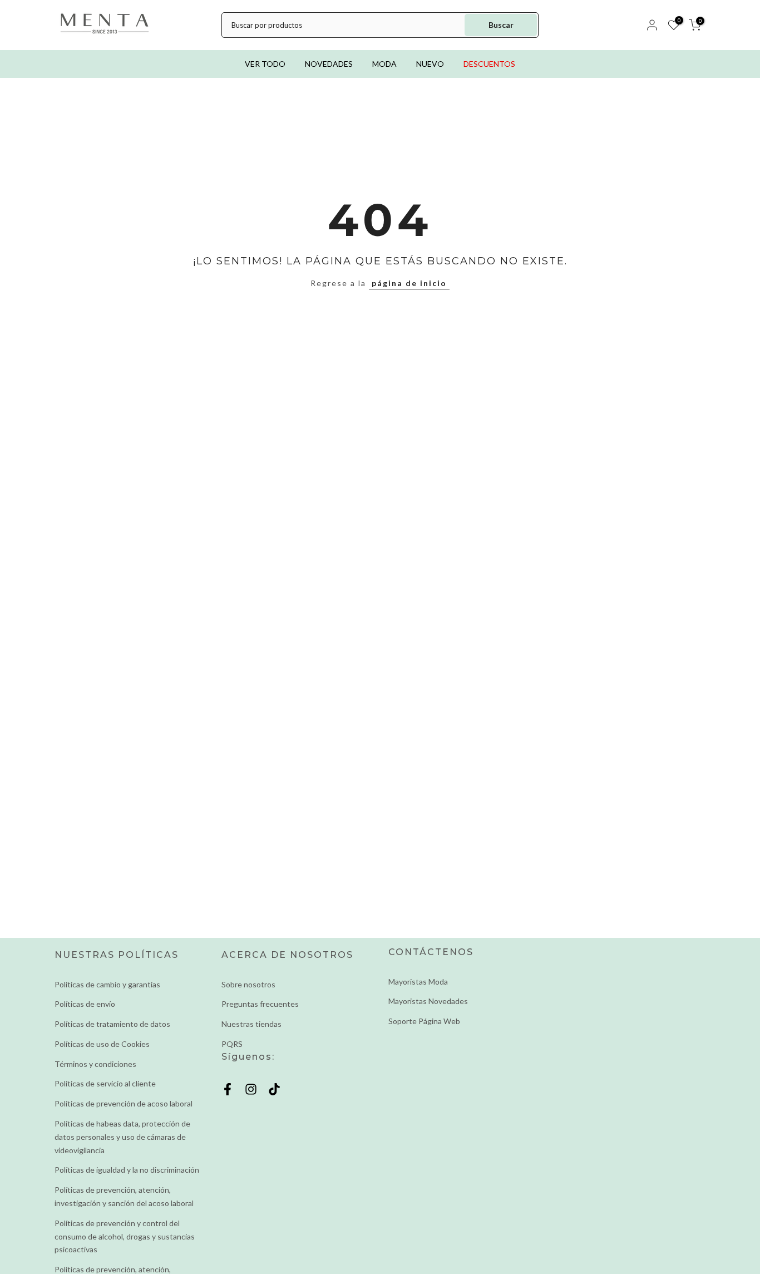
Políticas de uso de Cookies (102, 1044)
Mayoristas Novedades (428, 1001)
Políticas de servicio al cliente (105, 1083)
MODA (384, 63)
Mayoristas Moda (418, 981)
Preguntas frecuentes (260, 1004)
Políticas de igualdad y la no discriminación (127, 1169)
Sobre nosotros (248, 984)
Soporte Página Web (424, 1021)
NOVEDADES (329, 63)
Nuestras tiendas (251, 1024)
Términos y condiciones (95, 1064)
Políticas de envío (85, 1004)
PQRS (232, 1044)
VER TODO (265, 63)
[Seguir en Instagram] (251, 1089)
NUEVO (430, 63)
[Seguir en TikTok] (274, 1089)
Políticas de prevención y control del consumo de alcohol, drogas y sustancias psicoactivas (125, 1236)
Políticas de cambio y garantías (107, 984)
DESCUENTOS (489, 63)
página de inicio (409, 283)
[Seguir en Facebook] (227, 1089)
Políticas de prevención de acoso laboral (124, 1103)
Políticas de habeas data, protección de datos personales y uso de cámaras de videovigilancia (122, 1137)
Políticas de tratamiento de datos (112, 1024)
